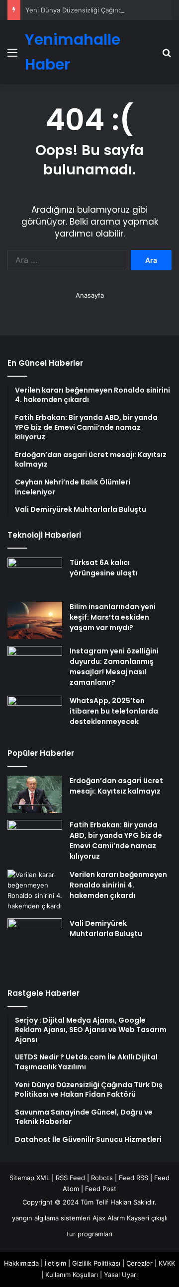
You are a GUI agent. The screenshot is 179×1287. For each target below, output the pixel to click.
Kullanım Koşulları (71, 1275)
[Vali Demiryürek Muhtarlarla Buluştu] (34, 945)
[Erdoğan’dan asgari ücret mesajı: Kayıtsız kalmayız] (34, 794)
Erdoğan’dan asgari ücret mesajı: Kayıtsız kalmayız (116, 786)
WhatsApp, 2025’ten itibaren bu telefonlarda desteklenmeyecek (114, 711)
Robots (102, 1178)
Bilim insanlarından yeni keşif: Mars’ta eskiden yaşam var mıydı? (113, 617)
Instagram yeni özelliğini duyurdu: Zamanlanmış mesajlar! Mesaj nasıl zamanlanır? (114, 666)
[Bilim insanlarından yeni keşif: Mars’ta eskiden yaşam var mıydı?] (34, 620)
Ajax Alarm (108, 1218)
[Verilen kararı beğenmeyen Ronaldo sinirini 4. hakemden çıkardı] (34, 890)
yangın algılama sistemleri (51, 1218)
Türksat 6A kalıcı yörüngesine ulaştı (103, 568)
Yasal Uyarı (121, 1275)
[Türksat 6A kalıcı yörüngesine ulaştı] (34, 576)
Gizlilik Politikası (96, 1263)
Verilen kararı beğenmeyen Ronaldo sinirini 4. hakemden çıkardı (118, 885)
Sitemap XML (29, 1178)
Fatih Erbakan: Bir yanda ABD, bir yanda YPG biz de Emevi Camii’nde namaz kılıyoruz (116, 840)
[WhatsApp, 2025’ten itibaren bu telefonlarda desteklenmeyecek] (34, 714)
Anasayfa (90, 295)
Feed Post (100, 1189)
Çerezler (139, 1263)
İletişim (55, 1263)
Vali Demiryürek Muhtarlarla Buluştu (106, 928)
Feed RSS (133, 1178)
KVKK (167, 1263)
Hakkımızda (21, 1263)
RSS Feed (70, 1178)
